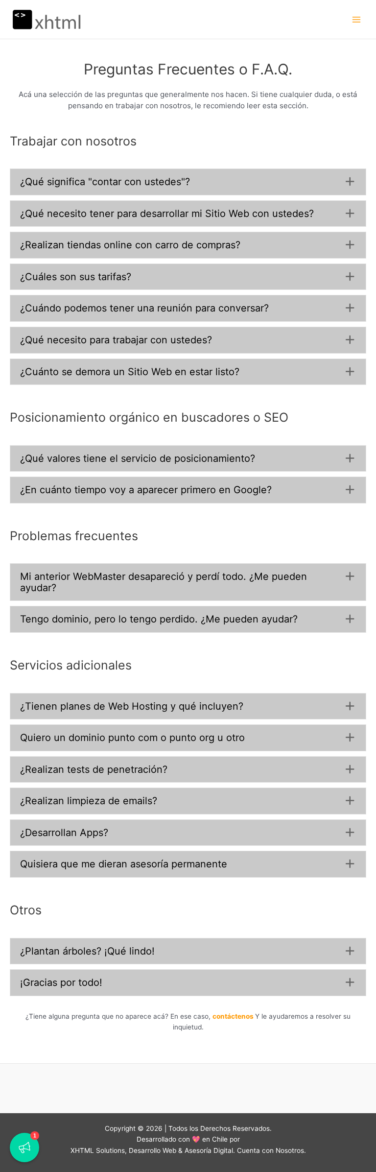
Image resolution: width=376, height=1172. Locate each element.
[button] (188, 182)
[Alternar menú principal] (357, 19)
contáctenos (233, 1016)
